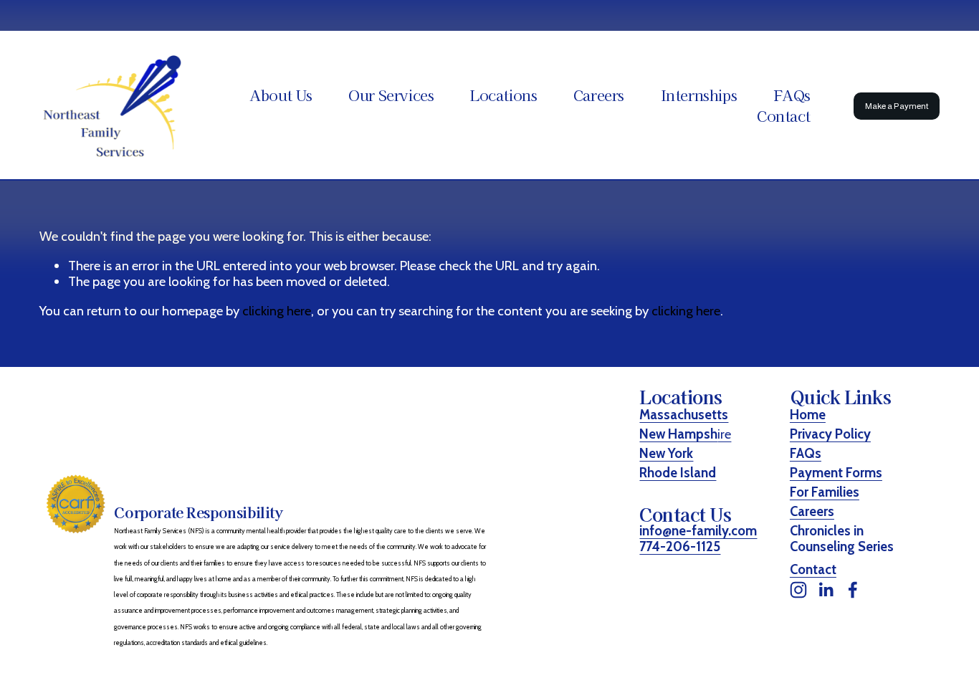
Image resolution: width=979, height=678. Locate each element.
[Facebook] (852, 589)
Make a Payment (897, 106)
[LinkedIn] (825, 589)
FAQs (792, 95)
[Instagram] (798, 589)
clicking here (276, 310)
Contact (784, 116)
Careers (598, 95)
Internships (699, 95)
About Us (280, 95)
